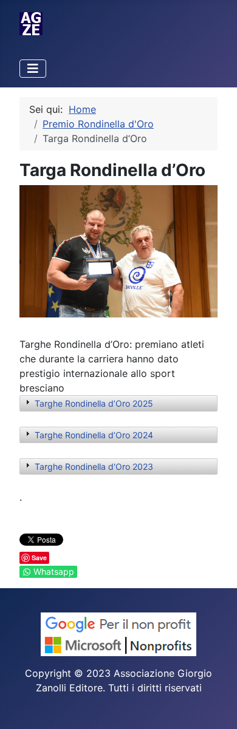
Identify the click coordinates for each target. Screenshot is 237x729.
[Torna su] (215, 706)
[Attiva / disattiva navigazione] (32, 68)
